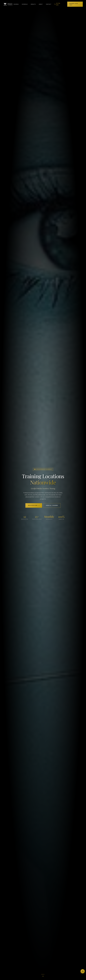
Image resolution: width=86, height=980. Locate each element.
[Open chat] (83, 971)
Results (33, 4)
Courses (16, 4)
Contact (48, 4)
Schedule (25, 4)
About (41, 4)
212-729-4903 (58, 4)
